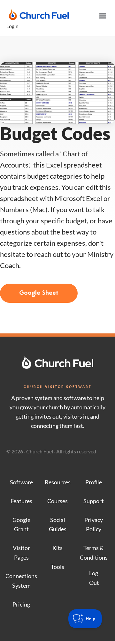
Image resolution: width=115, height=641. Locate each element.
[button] (103, 16)
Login (12, 26)
